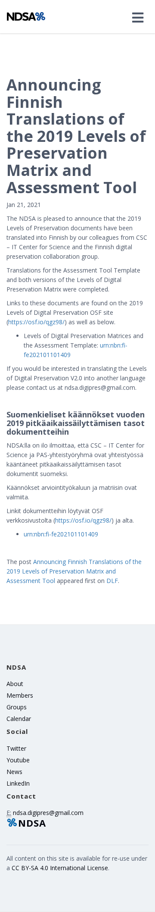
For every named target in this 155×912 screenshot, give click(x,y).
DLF (112, 581)
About (14, 684)
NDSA (32, 822)
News (14, 772)
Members (19, 695)
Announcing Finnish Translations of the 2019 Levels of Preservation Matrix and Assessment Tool (74, 571)
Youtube (18, 760)
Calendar (18, 719)
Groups (16, 707)
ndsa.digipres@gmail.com (48, 813)
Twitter (16, 748)
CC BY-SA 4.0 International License (60, 868)
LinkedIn (18, 783)
